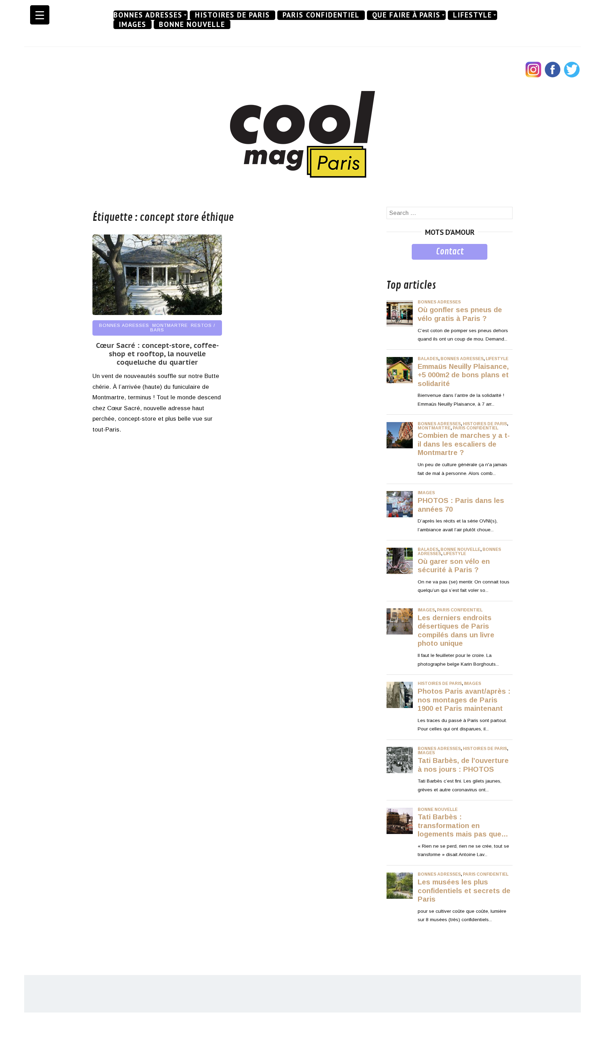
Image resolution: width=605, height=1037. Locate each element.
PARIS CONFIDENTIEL (321, 15)
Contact (450, 251)
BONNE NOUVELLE (192, 24)
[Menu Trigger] (39, 14)
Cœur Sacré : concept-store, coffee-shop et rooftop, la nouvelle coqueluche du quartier (157, 354)
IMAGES (132, 24)
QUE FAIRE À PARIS (406, 15)
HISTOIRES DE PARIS (232, 15)
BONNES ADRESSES (147, 15)
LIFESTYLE (472, 15)
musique (398, 264)
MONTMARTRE (170, 325)
